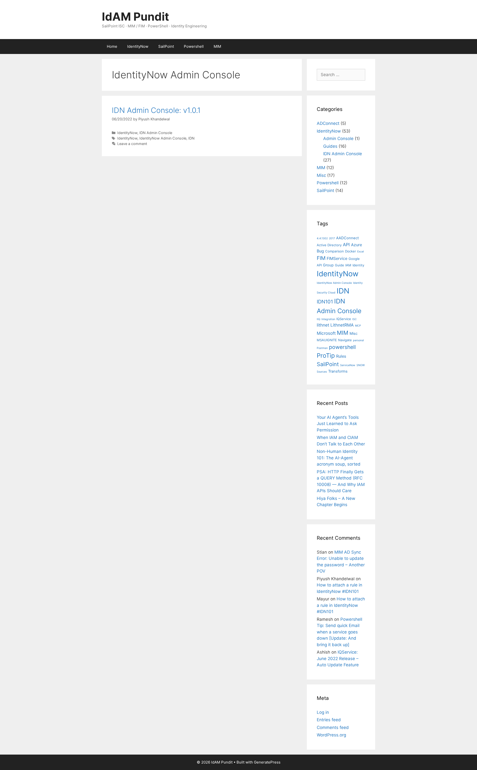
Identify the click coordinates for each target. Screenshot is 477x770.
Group (328, 265)
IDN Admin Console (155, 133)
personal (358, 340)
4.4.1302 (322, 238)
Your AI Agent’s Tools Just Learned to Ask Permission (338, 424)
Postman (322, 348)
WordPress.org (331, 734)
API (346, 244)
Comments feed (333, 727)
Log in (323, 712)
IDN (191, 138)
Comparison (334, 251)
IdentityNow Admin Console (162, 138)
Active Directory (329, 245)
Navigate (345, 340)
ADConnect (328, 123)
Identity (358, 265)
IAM (348, 265)
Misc (321, 175)
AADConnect (347, 238)
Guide (339, 265)
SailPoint (166, 46)
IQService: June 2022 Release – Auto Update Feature (338, 658)
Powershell (194, 46)
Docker (350, 251)
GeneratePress (267, 762)
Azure (356, 244)
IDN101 (325, 302)
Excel (360, 251)
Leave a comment (132, 144)
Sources (322, 371)
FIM (321, 258)
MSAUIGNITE (327, 340)
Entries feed (329, 719)
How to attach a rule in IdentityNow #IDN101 (341, 605)
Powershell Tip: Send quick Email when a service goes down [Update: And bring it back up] (339, 632)
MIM (217, 46)
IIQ (318, 319)
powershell (342, 347)
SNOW (361, 365)
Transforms (338, 371)
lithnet (323, 325)
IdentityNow (137, 46)
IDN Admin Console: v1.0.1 (156, 110)
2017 (332, 238)
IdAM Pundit (135, 16)
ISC (354, 319)
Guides (330, 146)
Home (112, 46)
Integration (328, 319)
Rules (341, 356)
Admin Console (338, 138)
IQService (343, 319)
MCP (358, 325)
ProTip (326, 355)
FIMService (337, 258)
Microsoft (326, 333)
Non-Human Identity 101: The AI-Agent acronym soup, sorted (338, 458)
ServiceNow (347, 365)
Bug (320, 250)
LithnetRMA (342, 325)
